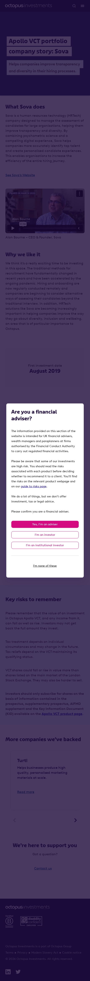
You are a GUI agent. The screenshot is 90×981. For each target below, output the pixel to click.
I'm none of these (45, 566)
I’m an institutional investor (45, 545)
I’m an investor (45, 535)
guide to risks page (33, 486)
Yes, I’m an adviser (45, 524)
